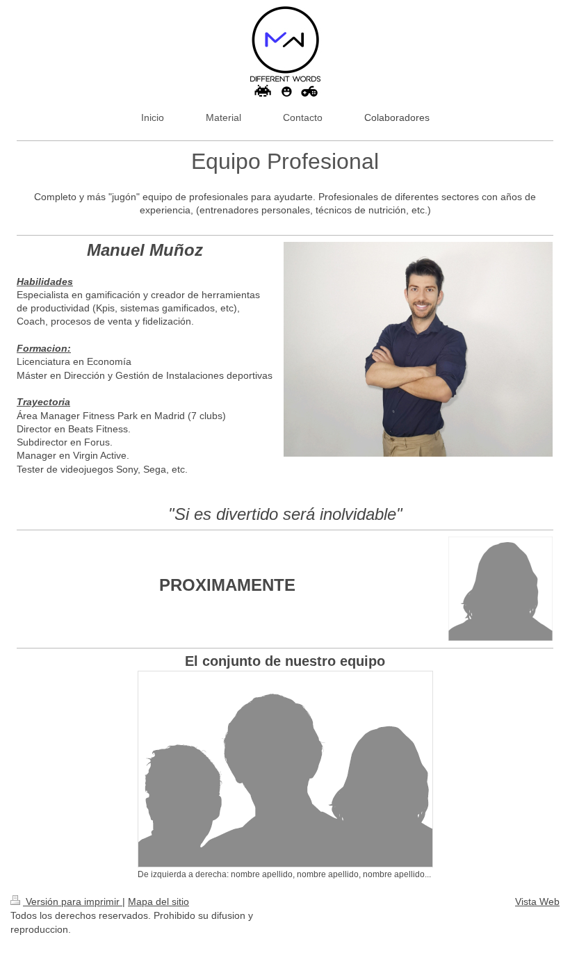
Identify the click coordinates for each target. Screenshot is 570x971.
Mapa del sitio (158, 901)
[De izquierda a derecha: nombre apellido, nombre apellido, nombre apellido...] (285, 769)
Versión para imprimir (72, 901)
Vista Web (537, 901)
